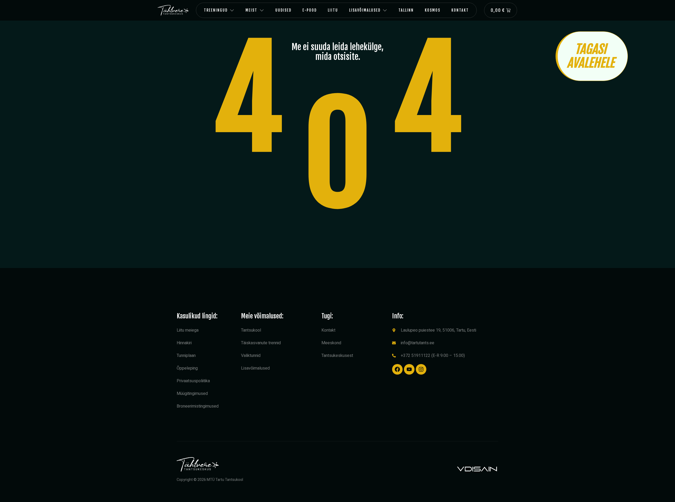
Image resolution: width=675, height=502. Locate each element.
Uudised (283, 10)
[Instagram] (421, 369)
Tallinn (406, 10)
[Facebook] (397, 369)
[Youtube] (409, 369)
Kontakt (460, 10)
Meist (251, 10)
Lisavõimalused (364, 10)
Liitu (333, 10)
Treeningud (216, 10)
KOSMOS (432, 10)
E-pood (309, 10)
